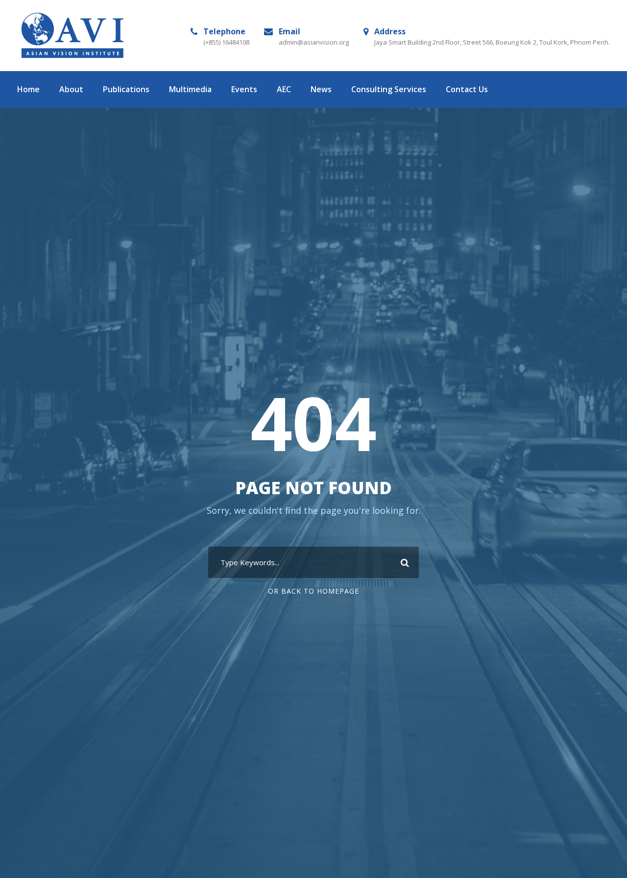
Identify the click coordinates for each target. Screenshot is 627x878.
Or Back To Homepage (313, 591)
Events (244, 89)
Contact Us (467, 89)
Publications (126, 89)
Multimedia (190, 89)
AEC (284, 89)
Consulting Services (388, 89)
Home (28, 89)
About (71, 89)
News (321, 89)
